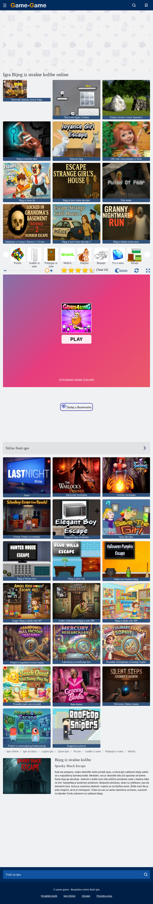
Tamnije (123, 270)
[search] (145, 874)
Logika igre (47, 751)
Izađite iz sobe (93, 751)
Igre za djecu (30, 751)
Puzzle (77, 751)
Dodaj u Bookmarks (78, 407)
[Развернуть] (148, 270)
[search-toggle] (134, 5)
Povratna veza (104, 896)
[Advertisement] (39, 40)
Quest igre (63, 751)
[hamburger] (5, 5)
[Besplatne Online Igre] (28, 5)
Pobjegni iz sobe (114, 751)
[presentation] (6, 254)
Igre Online (13, 751)
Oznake (86, 896)
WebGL (131, 751)
